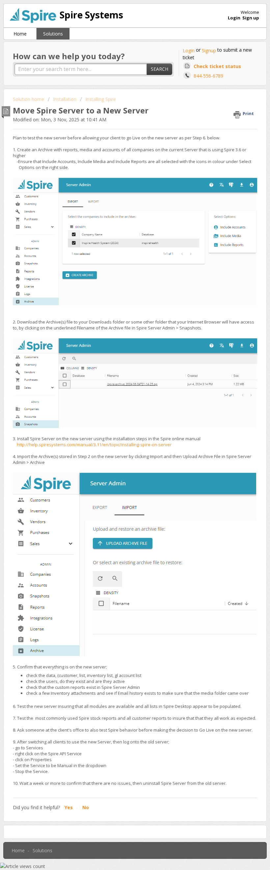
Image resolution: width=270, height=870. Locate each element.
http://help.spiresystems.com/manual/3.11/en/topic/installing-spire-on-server (92, 444)
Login (189, 50)
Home (20, 34)
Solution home (29, 99)
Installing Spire (100, 99)
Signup (209, 50)
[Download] (123, 441)
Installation (64, 99)
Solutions (53, 34)
